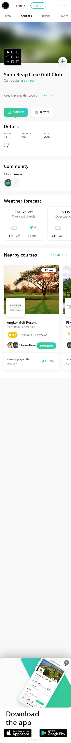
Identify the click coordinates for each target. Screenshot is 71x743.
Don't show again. (36, 740)
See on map (28, 80)
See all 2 (57, 255)
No (53, 95)
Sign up (38, 5)
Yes (44, 95)
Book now (46, 345)
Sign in (20, 5)
